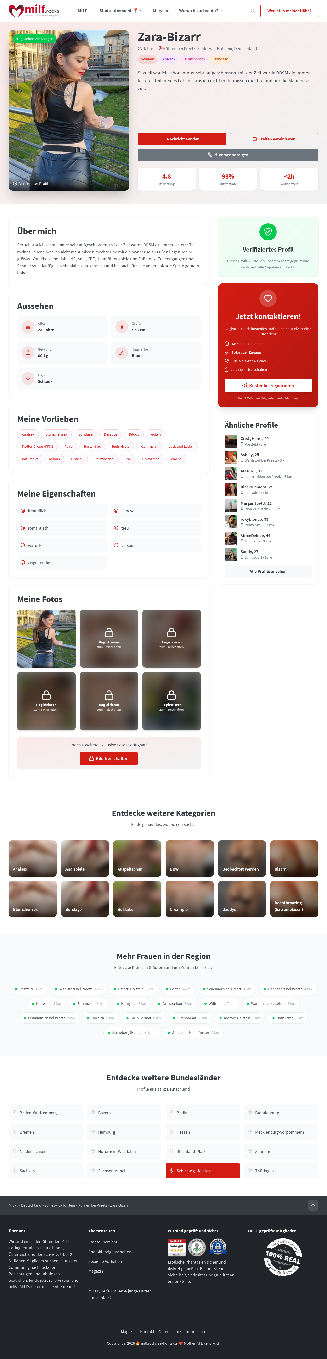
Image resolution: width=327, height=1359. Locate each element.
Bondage (85, 434)
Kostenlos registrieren (271, 385)
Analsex (28, 434)
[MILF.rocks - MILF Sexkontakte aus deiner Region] (34, 10)
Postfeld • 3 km (256, 444)
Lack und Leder (181, 446)
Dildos (134, 434)
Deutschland (245, 48)
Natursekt (30, 459)
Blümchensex (56, 434)
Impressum (196, 1331)
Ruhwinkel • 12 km (259, 525)
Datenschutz (170, 1331)
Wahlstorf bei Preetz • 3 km (266, 460)
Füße (68, 446)
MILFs (84, 10)
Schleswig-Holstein (214, 48)
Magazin (161, 10)
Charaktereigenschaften (109, 1251)
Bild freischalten (112, 758)
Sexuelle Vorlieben (105, 1261)
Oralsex (77, 459)
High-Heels (120, 446)
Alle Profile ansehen (268, 571)
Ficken (155, 434)
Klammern (149, 446)
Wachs (176, 459)
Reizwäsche (104, 459)
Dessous (111, 434)
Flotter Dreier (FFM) (37, 446)
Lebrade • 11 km (257, 492)
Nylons (54, 459)
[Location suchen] (253, 11)
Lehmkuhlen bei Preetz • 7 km (268, 476)
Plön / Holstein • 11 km (263, 509)
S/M (127, 459)
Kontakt (147, 1331)
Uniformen (151, 459)
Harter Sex (92, 446)
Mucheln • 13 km (258, 541)
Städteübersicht (102, 1242)
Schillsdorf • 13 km (259, 557)
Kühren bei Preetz (179, 48)
